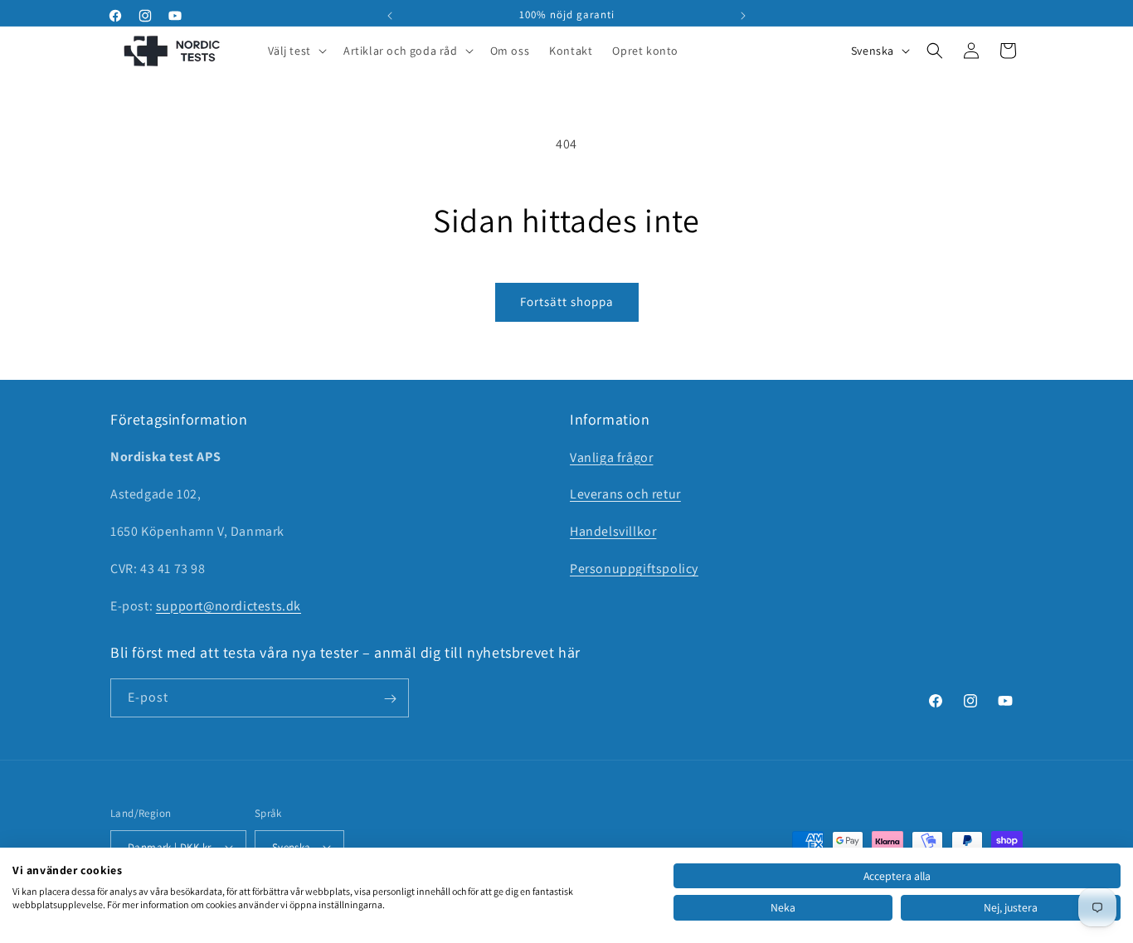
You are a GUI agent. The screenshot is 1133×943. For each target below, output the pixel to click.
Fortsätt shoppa (567, 301)
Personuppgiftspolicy (634, 568)
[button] (295, 50)
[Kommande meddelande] (743, 16)
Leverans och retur (625, 494)
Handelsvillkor (613, 531)
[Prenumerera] (390, 698)
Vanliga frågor (611, 456)
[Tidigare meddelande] (390, 16)
